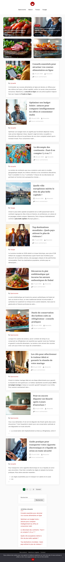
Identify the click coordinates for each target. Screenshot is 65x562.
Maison (30, 9)
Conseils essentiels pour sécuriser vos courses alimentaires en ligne (44, 67)
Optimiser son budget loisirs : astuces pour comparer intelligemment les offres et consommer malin (42, 108)
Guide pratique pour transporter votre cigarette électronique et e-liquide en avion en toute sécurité (47, 30)
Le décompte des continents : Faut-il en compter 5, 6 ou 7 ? (44, 150)
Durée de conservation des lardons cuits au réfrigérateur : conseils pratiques (47, 53)
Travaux (37, 9)
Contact (43, 552)
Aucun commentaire (40, 77)
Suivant (38, 489)
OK (33, 559)
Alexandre (49, 74)
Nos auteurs (23, 552)
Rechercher (24, 497)
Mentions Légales (33, 552)
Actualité (37, 25)
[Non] (63, 557)
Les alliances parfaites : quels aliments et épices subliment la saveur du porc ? (16, 53)
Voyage (44, 9)
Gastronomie (22, 9)
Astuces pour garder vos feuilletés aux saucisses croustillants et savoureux (15, 31)
